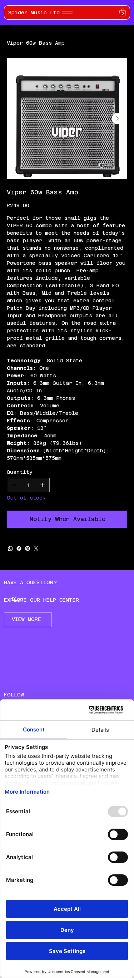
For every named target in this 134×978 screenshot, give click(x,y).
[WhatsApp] (10, 548)
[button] (122, 12)
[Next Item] (117, 118)
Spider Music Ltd (34, 12)
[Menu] (67, 12)
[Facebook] (19, 548)
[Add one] (42, 485)
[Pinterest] (27, 548)
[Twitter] (36, 548)
